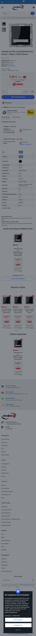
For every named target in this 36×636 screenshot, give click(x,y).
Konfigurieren (18, 625)
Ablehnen (18, 630)
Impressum (8, 615)
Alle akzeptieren (18, 619)
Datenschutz (16, 615)
